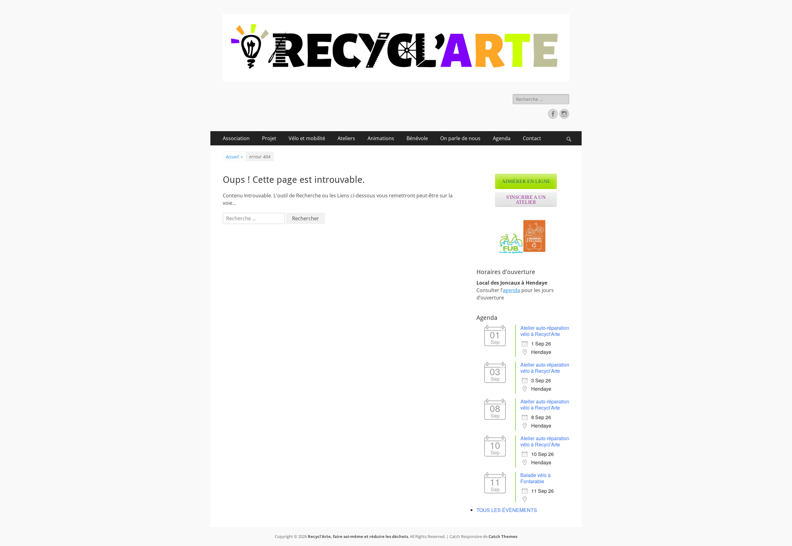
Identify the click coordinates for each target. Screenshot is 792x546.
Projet (269, 138)
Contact (532, 138)
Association (236, 138)
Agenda (501, 138)
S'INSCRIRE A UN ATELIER (526, 200)
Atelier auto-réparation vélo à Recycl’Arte (544, 330)
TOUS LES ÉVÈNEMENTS (506, 510)
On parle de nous (460, 138)
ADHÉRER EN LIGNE (526, 181)
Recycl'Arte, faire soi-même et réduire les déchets (358, 536)
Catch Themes (503, 536)
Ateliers (346, 138)
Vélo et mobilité (307, 138)
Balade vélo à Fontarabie (535, 478)
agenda (511, 290)
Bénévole (417, 138)
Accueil (234, 157)
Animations (381, 138)
